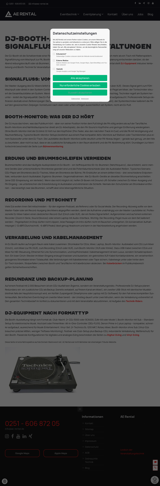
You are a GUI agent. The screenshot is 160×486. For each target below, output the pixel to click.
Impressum (85, 99)
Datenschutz (75, 99)
